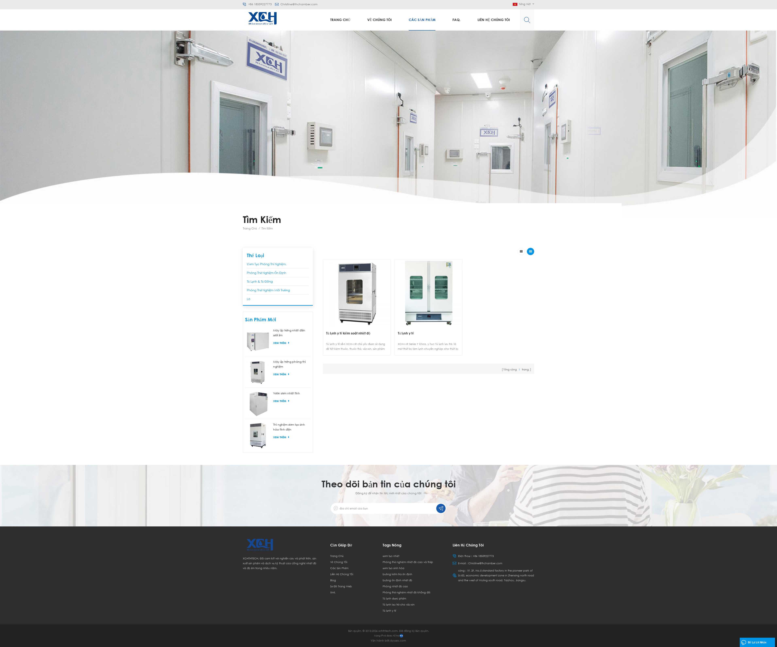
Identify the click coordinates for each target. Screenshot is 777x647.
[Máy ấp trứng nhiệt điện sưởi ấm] (258, 341)
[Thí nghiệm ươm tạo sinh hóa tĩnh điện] (258, 435)
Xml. (333, 592)
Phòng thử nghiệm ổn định (266, 273)
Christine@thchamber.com (298, 4)
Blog (333, 580)
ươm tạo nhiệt (391, 556)
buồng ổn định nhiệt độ (397, 580)
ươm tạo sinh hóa (393, 568)
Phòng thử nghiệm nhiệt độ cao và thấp (408, 562)
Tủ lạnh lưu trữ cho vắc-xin (399, 604)
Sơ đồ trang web (341, 586)
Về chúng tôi (379, 20)
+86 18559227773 (260, 4)
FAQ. (456, 20)
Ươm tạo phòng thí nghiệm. (267, 264)
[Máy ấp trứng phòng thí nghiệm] (258, 372)
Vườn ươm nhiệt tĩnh (286, 393)
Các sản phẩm (422, 20)
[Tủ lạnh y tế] (428, 293)
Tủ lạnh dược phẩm (394, 598)
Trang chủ (340, 20)
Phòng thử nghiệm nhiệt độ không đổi (406, 592)
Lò (248, 299)
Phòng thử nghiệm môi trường (268, 290)
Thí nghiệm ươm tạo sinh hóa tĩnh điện (289, 427)
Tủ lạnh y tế (406, 333)
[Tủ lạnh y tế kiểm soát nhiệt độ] (357, 293)
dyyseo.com (398, 640)
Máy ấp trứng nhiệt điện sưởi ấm (289, 333)
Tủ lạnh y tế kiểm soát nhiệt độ (348, 333)
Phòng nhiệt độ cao (395, 586)
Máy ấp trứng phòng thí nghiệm (289, 364)
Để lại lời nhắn (757, 642)
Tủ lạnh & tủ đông (260, 281)
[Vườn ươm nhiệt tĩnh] (258, 404)
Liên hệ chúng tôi (494, 20)
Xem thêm (279, 343)
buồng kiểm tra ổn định (397, 574)
